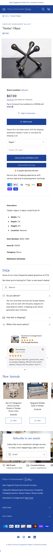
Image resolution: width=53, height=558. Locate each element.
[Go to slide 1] (24, 369)
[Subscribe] (44, 454)
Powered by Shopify (40, 545)
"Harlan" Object (15, 16)
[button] (4, 9)
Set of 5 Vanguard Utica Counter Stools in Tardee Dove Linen (13, 407)
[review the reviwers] (43, 350)
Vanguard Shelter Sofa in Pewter (37, 404)
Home (7, 16)
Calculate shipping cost (26, 158)
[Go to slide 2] (26, 369)
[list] (26, 468)
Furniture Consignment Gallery (16, 24)
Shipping (10, 100)
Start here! (29, 498)
